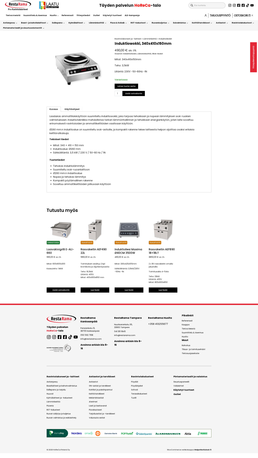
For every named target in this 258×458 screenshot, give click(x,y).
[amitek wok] (78, 68)
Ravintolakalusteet (242, 22)
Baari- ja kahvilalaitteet (33, 22)
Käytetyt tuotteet (112, 15)
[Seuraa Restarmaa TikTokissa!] (247, 5)
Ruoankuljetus (159, 22)
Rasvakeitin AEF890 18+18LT (162, 251)
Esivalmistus (179, 22)
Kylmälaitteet (76, 22)
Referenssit (68, 15)
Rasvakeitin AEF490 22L (94, 251)
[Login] (205, 15)
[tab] (78, 97)
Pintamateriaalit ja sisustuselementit (22, 28)
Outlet (96, 15)
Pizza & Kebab (117, 22)
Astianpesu (9, 22)
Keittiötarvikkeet (201, 22)
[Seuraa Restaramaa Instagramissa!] (230, 5)
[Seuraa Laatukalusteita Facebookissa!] (243, 5)
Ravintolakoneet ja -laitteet (128, 38)
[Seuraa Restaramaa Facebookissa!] (238, 5)
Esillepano (57, 22)
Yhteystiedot (83, 15)
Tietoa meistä (13, 15)
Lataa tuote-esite (126, 86)
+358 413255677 (158, 324)
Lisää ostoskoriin (133, 93)
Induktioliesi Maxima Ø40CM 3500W (128, 251)
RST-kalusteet (138, 22)
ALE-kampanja (132, 15)
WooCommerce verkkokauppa (189, 450)
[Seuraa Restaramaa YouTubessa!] (252, 5)
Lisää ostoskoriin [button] (61, 290)
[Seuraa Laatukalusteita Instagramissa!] (234, 5)
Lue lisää (95, 290)
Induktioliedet (165, 38)
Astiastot (221, 22)
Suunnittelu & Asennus (35, 15)
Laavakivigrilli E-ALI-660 (60, 251)
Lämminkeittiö (96, 22)
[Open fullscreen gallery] (106, 97)
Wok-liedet (157, 54)
